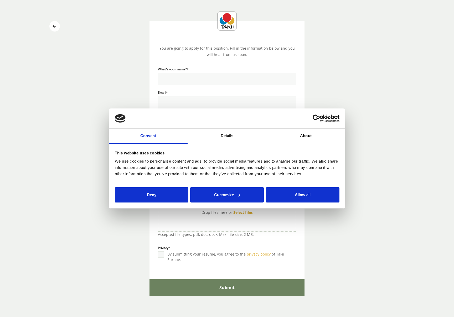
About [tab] (306, 135)
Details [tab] (227, 135)
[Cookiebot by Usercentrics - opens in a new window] (316, 118)
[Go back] (54, 26)
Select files (243, 212)
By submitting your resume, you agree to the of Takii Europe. (225, 257)
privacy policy (259, 254)
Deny (151, 195)
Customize (224, 195)
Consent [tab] (148, 135)
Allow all (303, 195)
